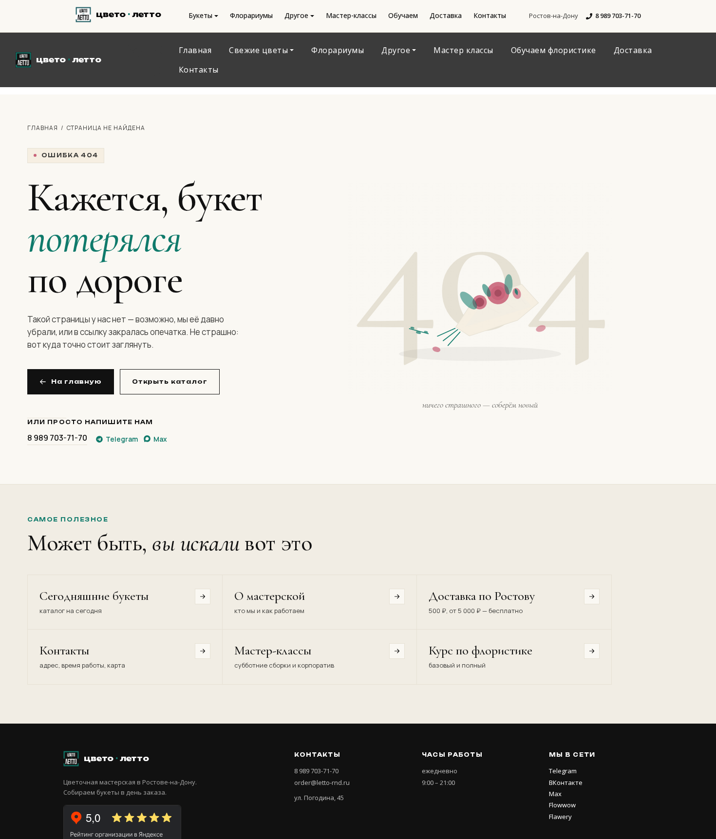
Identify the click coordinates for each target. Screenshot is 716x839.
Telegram (563, 770)
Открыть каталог (169, 381)
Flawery (560, 816)
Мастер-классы (351, 15)
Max (555, 793)
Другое (395, 50)
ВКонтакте (566, 782)
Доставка (446, 15)
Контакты (489, 15)
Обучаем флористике (553, 50)
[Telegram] (134, 49)
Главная (195, 50)
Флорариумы (251, 15)
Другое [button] (296, 15)
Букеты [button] (200, 15)
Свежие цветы (258, 50)
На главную (76, 381)
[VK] (157, 49)
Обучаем (403, 15)
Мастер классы (463, 50)
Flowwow (562, 805)
